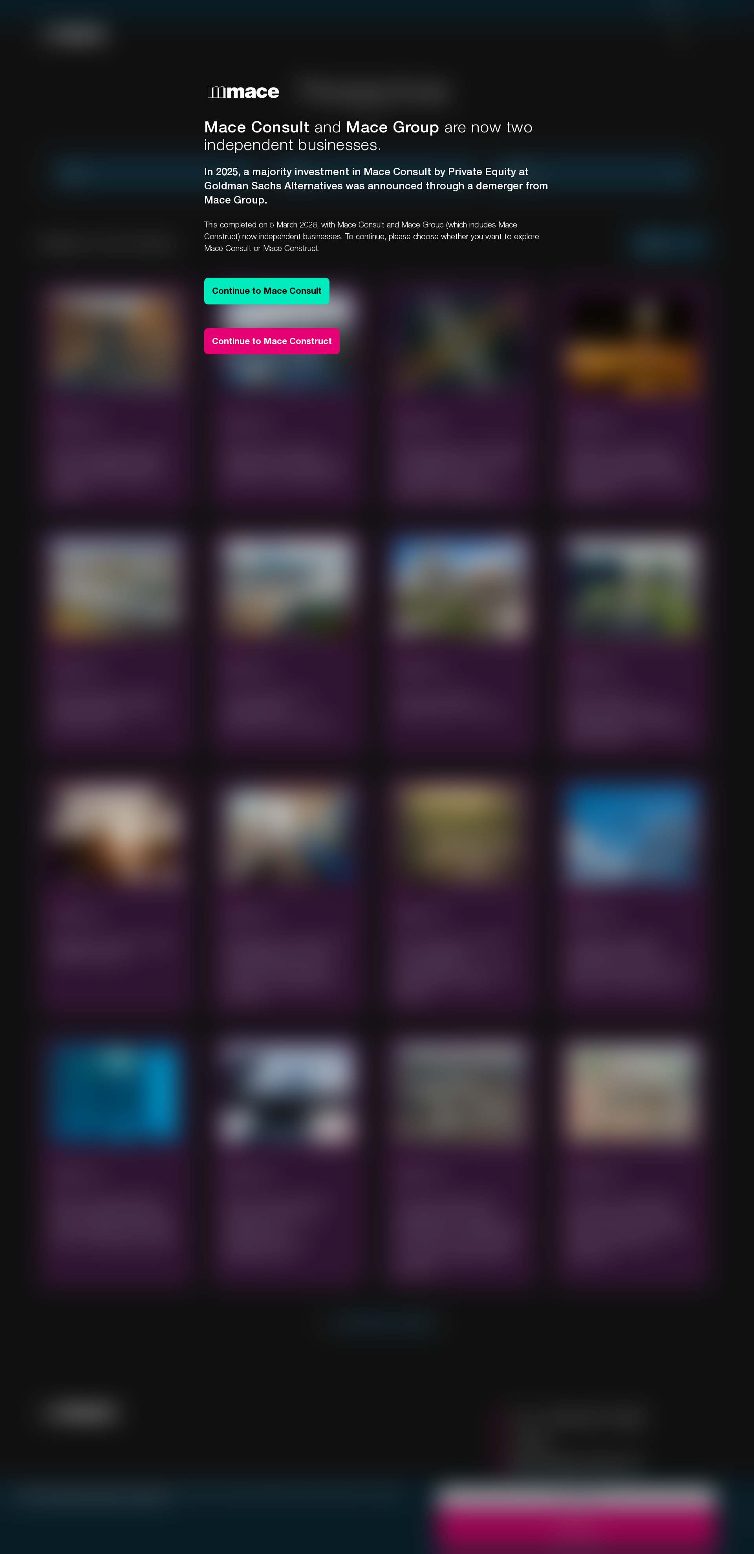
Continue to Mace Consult (267, 291)
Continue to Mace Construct (272, 341)
